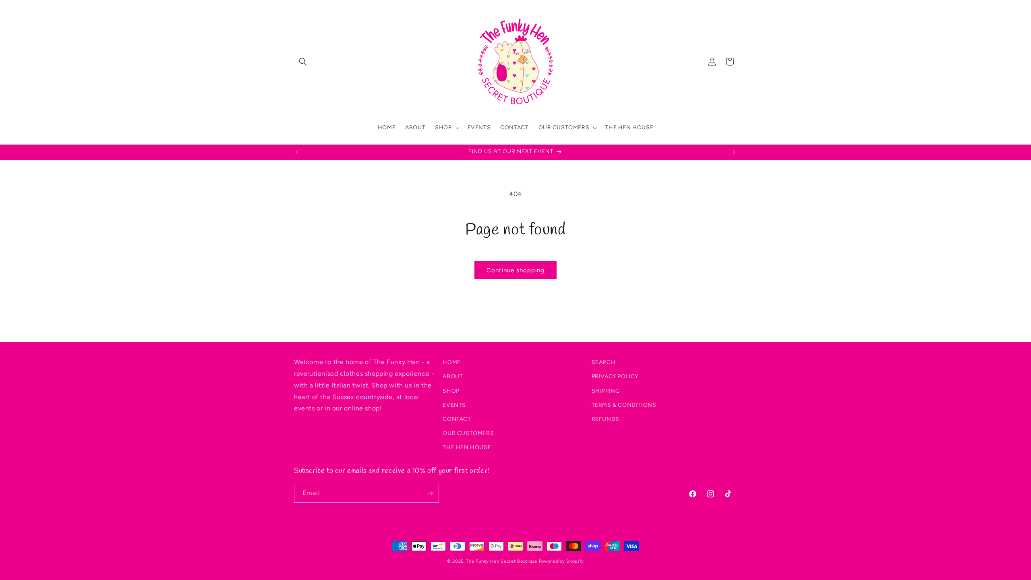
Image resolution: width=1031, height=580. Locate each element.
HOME (451, 362)
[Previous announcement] (297, 152)
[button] (303, 61)
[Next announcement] (734, 152)
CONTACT (457, 418)
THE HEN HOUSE (467, 447)
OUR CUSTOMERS (468, 433)
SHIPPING (606, 390)
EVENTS (454, 404)
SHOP (451, 390)
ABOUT (453, 376)
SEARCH (604, 362)
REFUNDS (605, 418)
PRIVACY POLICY (615, 376)
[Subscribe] (430, 493)
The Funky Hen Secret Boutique (501, 561)
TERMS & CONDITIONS (624, 404)
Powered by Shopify (561, 561)
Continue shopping (515, 270)
